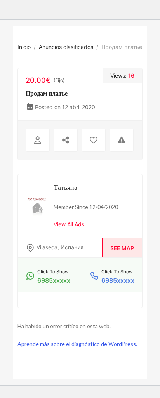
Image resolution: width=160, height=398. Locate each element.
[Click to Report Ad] (122, 140)
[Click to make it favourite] (94, 140)
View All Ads (69, 224)
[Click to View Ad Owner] (38, 140)
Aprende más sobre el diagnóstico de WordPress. (77, 344)
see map (122, 248)
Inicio (24, 46)
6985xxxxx (53, 280)
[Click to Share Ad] (66, 140)
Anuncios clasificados (66, 46)
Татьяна (65, 187)
